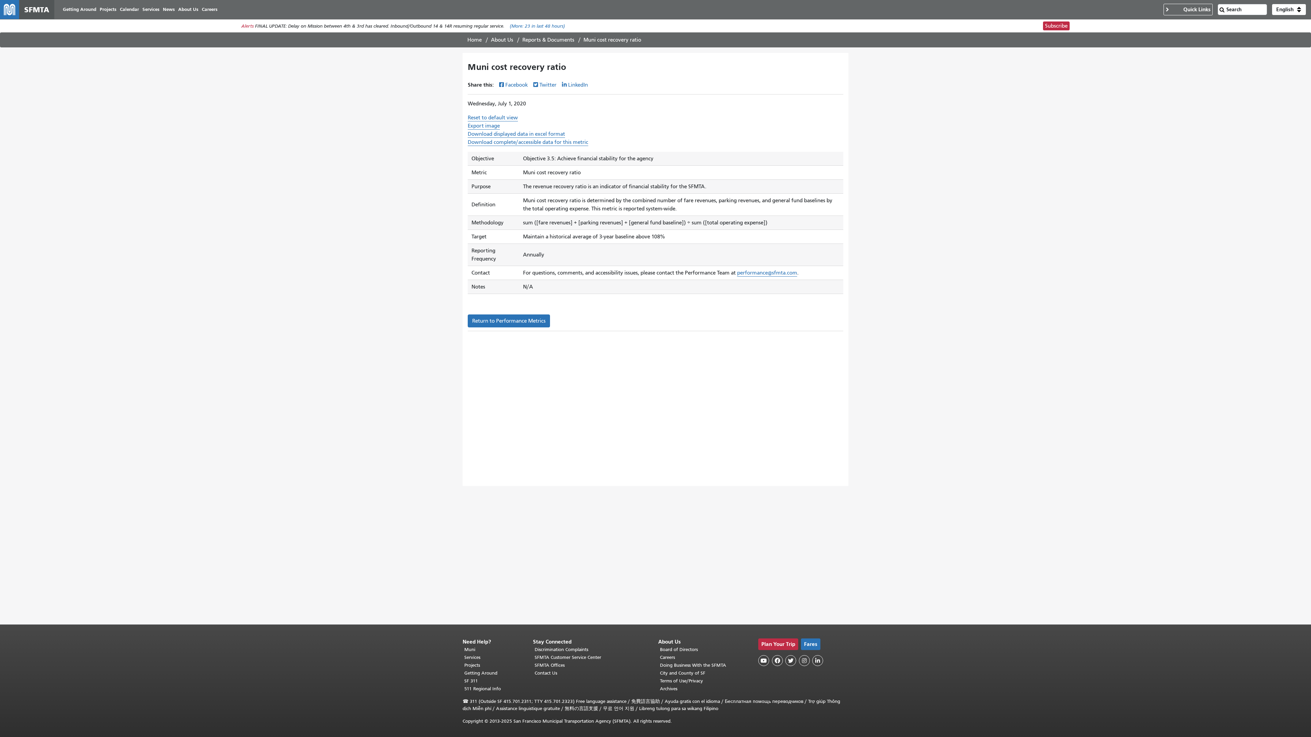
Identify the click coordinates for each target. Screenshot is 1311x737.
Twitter (547, 85)
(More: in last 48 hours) (537, 26)
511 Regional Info (482, 689)
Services (472, 657)
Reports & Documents (548, 40)
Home (474, 40)
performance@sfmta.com (767, 273)
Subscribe (1056, 26)
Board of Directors (679, 649)
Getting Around (480, 673)
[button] (1289, 9)
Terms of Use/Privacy (681, 681)
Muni (469, 649)
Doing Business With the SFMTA (693, 665)
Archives (668, 689)
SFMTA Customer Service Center (568, 657)
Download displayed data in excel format (516, 134)
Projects (472, 665)
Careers (667, 657)
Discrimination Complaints (561, 649)
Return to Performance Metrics (509, 321)
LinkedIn (578, 85)
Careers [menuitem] (209, 9)
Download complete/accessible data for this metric (528, 142)
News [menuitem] (169, 9)
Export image (484, 126)
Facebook (516, 85)
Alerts (247, 26)
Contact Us (546, 673)
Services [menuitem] (150, 9)
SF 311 (471, 681)
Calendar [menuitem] (129, 9)
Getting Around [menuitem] (79, 9)
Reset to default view (493, 118)
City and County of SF (682, 673)
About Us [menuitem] (188, 9)
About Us (502, 40)
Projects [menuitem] (108, 9)
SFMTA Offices (550, 665)
